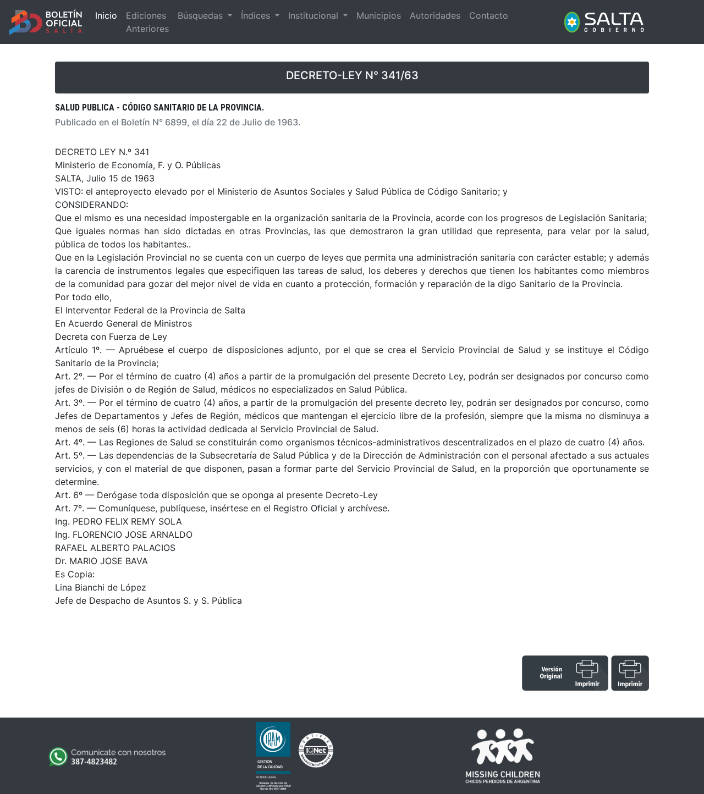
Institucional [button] (314, 15)
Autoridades (435, 15)
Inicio (106, 15)
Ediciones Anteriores (147, 22)
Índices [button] (257, 15)
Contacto (488, 15)
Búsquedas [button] (202, 15)
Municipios (378, 15)
